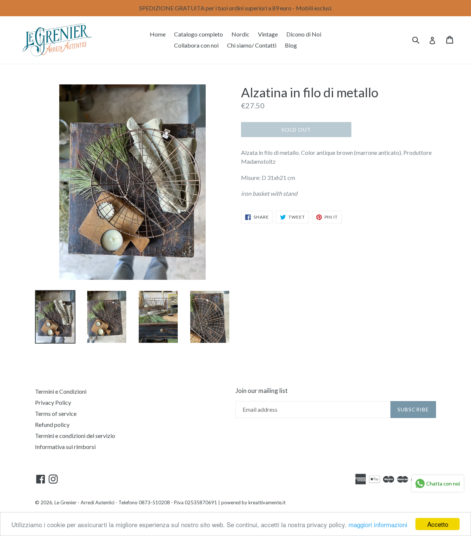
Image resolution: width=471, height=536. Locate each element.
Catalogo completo (198, 34)
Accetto (437, 524)
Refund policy (52, 424)
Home (158, 34)
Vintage (268, 34)
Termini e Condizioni (60, 391)
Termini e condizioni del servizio (75, 435)
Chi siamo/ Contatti (251, 45)
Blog (291, 45)
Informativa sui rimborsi (65, 446)
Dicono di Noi (303, 34)
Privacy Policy (53, 402)
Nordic (240, 34)
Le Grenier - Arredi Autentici (84, 502)
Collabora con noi (196, 45)
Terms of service (56, 413)
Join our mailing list (262, 390)
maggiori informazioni (377, 524)
